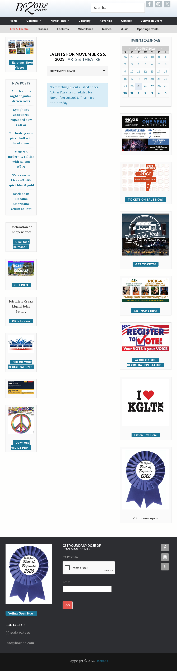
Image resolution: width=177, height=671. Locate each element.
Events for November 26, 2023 (77, 57)
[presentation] (89, 568)
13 (152, 71)
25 (138, 86)
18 (138, 79)
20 (152, 79)
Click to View (21, 321)
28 (138, 57)
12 (145, 71)
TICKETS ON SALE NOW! (145, 199)
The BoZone (31, 8)
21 (158, 79)
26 (125, 57)
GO (68, 605)
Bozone (103, 661)
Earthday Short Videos (22, 64)
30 (152, 57)
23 (125, 86)
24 (132, 86)
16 (125, 79)
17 (132, 79)
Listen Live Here (145, 435)
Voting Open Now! (21, 613)
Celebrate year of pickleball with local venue (21, 138)
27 (132, 57)
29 (145, 57)
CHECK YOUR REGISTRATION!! (20, 364)
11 (138, 71)
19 (145, 79)
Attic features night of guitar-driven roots (21, 96)
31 (158, 57)
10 (131, 71)
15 (165, 71)
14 (158, 71)
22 (165, 79)
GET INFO (21, 285)
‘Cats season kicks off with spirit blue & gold (21, 180)
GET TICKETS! (145, 264)
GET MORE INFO (145, 311)
